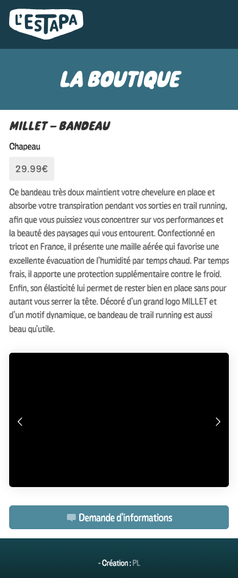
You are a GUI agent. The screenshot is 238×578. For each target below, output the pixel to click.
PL (136, 563)
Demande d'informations (124, 517)
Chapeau (24, 146)
